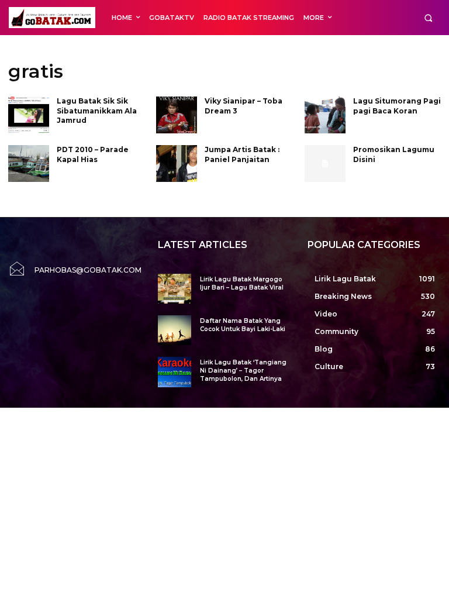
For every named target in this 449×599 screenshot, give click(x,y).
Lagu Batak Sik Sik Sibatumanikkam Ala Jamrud (97, 111)
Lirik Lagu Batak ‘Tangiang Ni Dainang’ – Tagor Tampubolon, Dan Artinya (243, 371)
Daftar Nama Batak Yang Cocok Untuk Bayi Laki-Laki (242, 325)
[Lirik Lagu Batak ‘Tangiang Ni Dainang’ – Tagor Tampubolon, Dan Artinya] (174, 372)
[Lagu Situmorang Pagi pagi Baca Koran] (325, 115)
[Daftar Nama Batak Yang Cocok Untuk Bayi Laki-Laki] (174, 330)
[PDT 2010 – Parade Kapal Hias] (28, 163)
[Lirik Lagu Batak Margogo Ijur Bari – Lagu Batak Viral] (174, 289)
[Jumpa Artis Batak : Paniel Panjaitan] (176, 163)
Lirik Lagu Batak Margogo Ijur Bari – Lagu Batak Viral (242, 283)
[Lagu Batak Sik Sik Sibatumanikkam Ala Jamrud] (28, 115)
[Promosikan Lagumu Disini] (325, 163)
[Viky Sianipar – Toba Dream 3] (176, 115)
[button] (428, 18)
